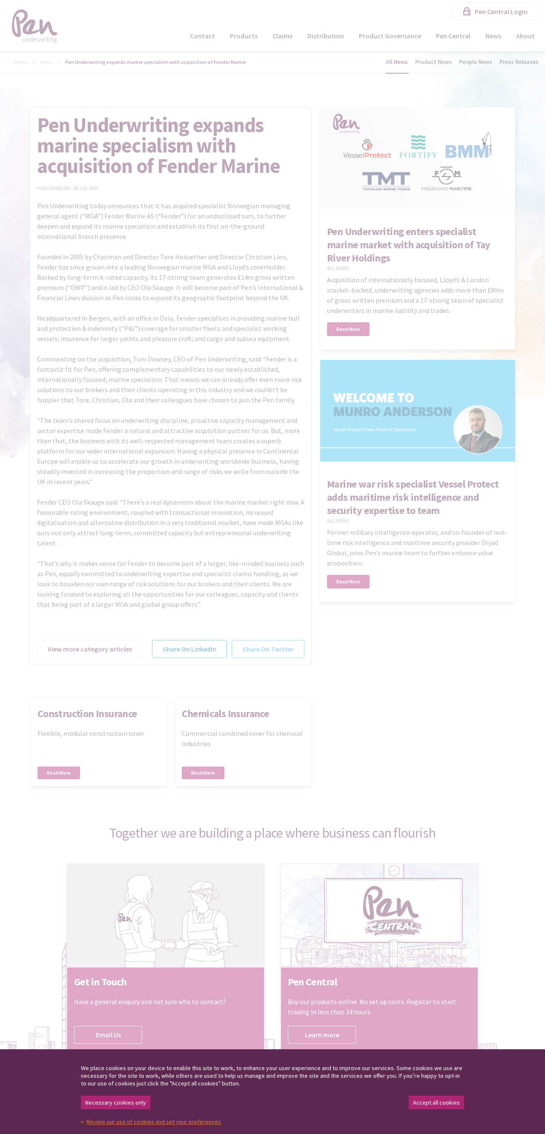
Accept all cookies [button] (436, 1102)
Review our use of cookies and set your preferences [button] (153, 1121)
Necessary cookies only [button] (115, 1102)
